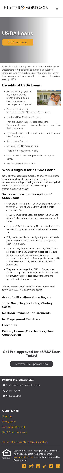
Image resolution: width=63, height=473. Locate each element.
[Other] (31, 466)
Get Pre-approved (18, 42)
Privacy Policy (9, 421)
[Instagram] (38, 466)
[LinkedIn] (58, 466)
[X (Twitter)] (24, 466)
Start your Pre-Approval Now (31, 364)
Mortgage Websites (23, 457)
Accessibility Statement (13, 427)
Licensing (7, 416)
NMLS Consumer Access (14, 432)
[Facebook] (51, 466)
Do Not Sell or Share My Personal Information (24, 442)
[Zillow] (45, 466)
